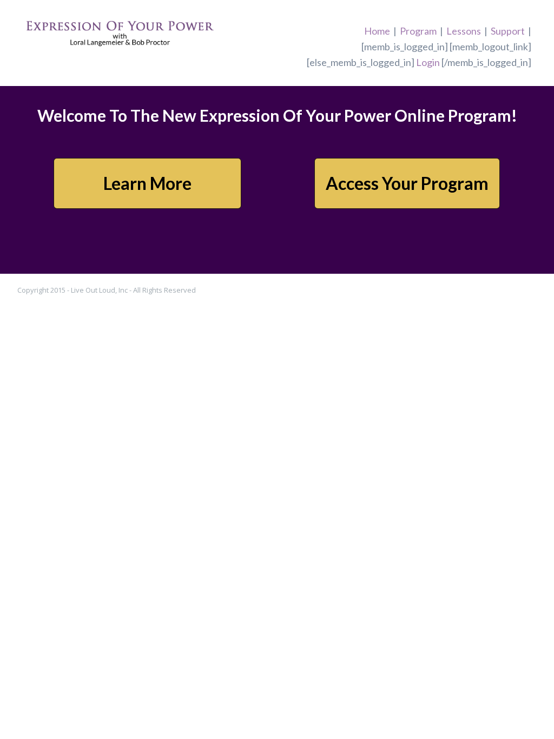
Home (377, 31)
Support (508, 31)
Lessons (463, 31)
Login (428, 62)
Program (418, 31)
